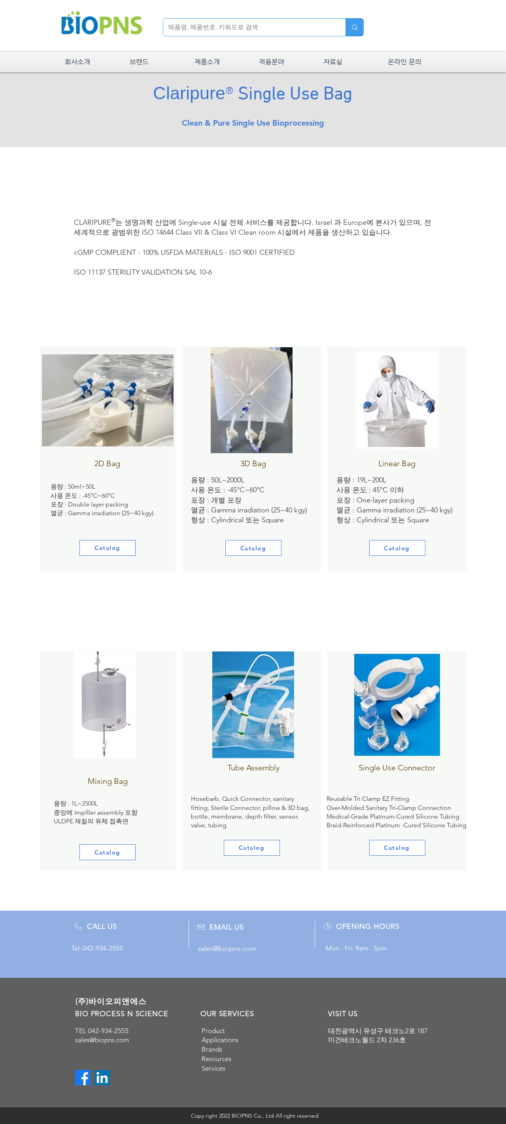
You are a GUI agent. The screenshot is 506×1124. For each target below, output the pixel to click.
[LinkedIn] (102, 1077)
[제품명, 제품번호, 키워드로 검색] (354, 27)
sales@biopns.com (102, 1040)
